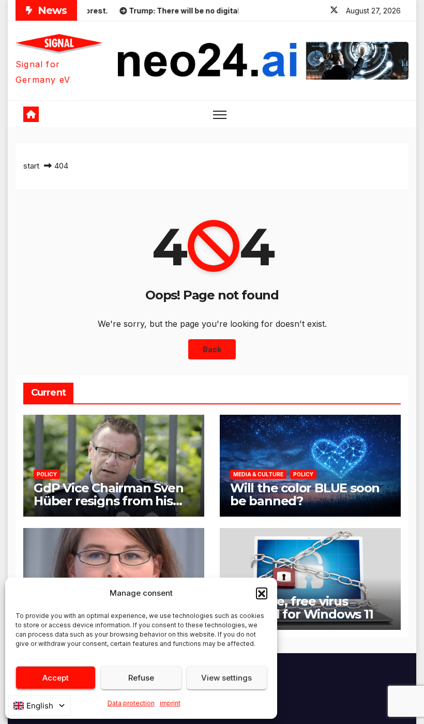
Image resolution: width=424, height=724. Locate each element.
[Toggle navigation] (220, 114)
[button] (261, 593)
